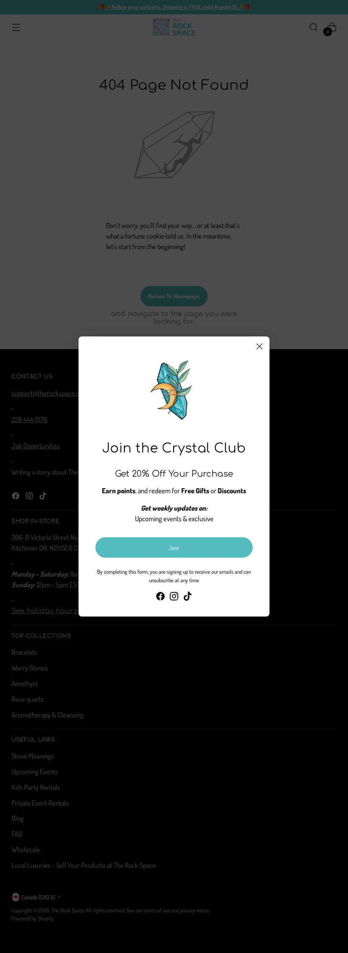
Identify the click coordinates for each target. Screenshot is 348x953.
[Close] (259, 346)
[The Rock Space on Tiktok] (187, 597)
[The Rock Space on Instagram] (174, 597)
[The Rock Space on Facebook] (160, 597)
